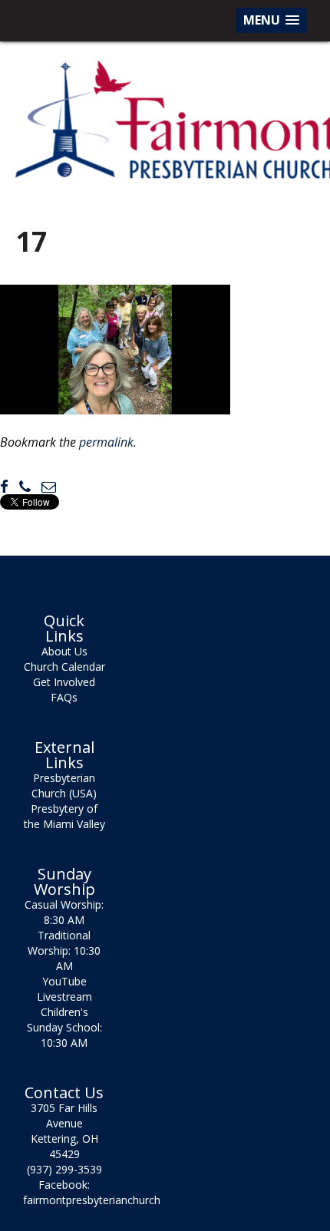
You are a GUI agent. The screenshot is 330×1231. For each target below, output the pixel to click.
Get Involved (64, 682)
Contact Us (64, 1093)
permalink (106, 442)
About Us (64, 651)
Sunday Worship (64, 881)
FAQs (64, 697)
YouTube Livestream (64, 989)
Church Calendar (64, 666)
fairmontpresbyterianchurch (91, 1200)
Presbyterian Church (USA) (64, 785)
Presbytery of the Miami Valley (64, 816)
